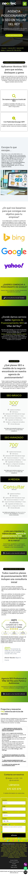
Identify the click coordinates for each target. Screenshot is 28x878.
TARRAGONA (4, 847)
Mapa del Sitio (14, 867)
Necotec (4, 48)
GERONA (8, 850)
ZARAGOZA (6, 854)
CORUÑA (13, 852)
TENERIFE (22, 852)
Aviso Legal (14, 865)
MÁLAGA (13, 845)
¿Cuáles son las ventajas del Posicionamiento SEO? (11, 765)
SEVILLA (3, 845)
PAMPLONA (13, 850)
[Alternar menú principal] (25, 4)
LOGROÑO (19, 850)
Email (3, 806)
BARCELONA (22, 843)
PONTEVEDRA (23, 845)
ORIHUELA (17, 857)
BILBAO (22, 853)
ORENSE (12, 846)
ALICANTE (15, 854)
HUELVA (25, 847)
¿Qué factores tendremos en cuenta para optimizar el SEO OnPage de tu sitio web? (13, 756)
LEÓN (24, 846)
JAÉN (21, 846)
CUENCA (5, 846)
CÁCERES (10, 856)
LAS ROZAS (16, 856)
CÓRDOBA (17, 853)
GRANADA (12, 853)
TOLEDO (21, 851)
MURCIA (17, 845)
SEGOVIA (17, 846)
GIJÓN (19, 848)
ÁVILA (8, 846)
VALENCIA (8, 845)
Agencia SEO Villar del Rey (13, 50)
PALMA (17, 852)
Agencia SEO (11, 48)
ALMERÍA (5, 852)
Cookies (14, 863)
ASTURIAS (14, 848)
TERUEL (11, 854)
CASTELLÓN (20, 847)
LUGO (8, 847)
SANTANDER (9, 848)
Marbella (19, 334)
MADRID (17, 843)
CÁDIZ (25, 851)
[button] (14, 62)
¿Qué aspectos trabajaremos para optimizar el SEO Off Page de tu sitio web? (14, 760)
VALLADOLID (6, 853)
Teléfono (4, 812)
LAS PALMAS (4, 851)
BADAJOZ (3, 850)
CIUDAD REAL (16, 851)
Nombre (4, 800)
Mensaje (4, 824)
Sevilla (24, 334)
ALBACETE (23, 848)
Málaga (14, 334)
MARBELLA (9, 851)
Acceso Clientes (14, 860)
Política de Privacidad (14, 862)
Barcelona (8, 334)
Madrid (3, 334)
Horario (4, 818)
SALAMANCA (14, 847)
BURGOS (3, 848)
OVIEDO (25, 850)
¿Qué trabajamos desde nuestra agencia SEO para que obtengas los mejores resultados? (12, 729)
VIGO (9, 852)
